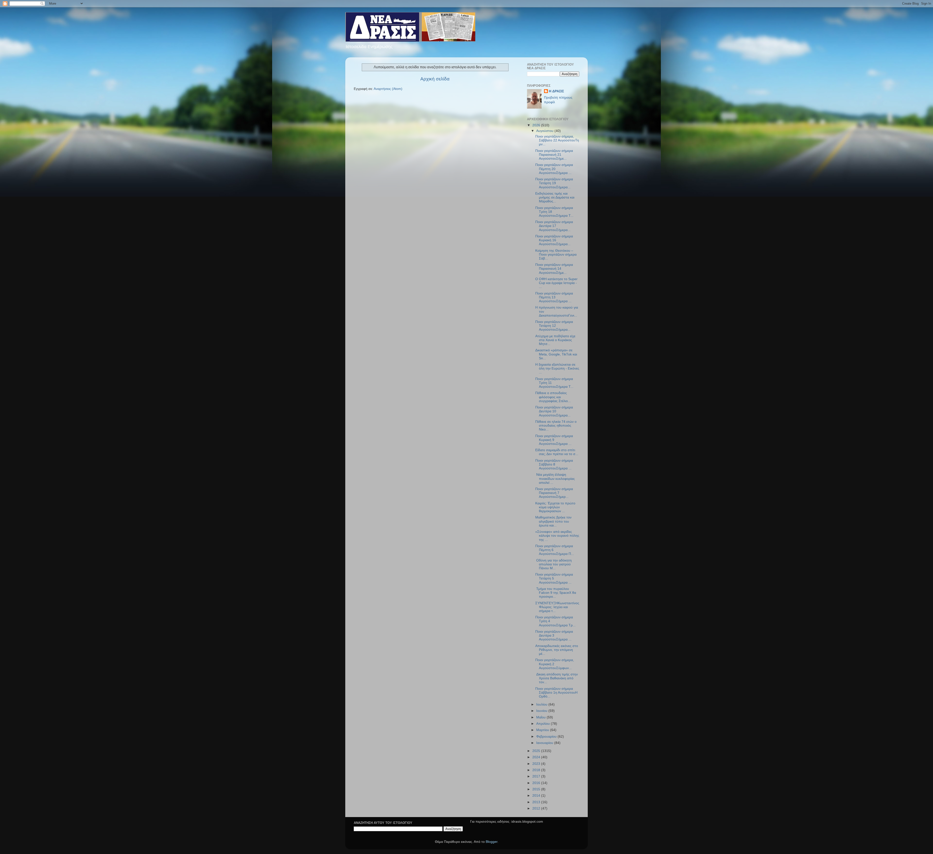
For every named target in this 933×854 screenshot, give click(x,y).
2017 (536, 776)
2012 (536, 808)
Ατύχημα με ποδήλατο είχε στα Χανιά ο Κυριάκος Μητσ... (555, 340)
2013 (536, 802)
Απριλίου (543, 723)
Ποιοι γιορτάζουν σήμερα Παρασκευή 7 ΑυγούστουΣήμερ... (554, 493)
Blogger (491, 842)
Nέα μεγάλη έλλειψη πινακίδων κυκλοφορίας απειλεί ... (555, 478)
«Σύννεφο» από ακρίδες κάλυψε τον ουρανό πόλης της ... (557, 535)
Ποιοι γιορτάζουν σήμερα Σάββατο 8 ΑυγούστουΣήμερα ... (554, 464)
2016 (536, 783)
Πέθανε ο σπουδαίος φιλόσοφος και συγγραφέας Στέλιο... (553, 397)
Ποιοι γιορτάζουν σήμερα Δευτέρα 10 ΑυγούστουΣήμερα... (554, 411)
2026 (536, 125)
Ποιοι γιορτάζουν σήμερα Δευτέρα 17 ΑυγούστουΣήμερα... (554, 226)
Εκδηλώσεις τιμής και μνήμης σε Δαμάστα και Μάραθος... (554, 197)
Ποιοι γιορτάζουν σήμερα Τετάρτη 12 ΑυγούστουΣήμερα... (554, 325)
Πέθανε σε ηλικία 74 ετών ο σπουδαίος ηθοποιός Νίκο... (556, 425)
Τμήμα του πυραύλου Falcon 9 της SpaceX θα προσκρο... (555, 592)
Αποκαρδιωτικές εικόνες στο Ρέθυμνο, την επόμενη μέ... (556, 650)
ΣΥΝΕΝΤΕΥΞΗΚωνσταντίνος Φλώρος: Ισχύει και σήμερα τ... (557, 607)
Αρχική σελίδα (434, 78)
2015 (536, 789)
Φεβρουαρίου (547, 736)
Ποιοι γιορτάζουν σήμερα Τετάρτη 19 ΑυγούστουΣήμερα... (554, 183)
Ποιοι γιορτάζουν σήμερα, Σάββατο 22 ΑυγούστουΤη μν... (557, 140)
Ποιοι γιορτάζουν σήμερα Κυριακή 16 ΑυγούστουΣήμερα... (554, 240)
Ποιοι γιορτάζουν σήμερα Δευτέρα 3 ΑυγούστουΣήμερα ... (554, 635)
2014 (536, 795)
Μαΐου (541, 717)
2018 (536, 770)
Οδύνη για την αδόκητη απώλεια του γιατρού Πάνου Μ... (553, 564)
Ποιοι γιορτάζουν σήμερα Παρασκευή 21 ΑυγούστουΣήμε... (554, 154)
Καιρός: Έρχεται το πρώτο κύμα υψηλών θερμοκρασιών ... (555, 507)
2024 (536, 757)
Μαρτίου (543, 730)
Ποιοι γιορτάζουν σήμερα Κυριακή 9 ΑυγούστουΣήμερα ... (554, 440)
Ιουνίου (542, 711)
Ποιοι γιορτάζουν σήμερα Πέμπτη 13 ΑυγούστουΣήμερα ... (554, 297)
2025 (536, 751)
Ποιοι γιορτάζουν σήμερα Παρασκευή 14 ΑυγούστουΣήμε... (554, 268)
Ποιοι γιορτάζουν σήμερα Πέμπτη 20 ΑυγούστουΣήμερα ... (554, 168)
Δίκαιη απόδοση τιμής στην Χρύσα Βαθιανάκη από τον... (556, 678)
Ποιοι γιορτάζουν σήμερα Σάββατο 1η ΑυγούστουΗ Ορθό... (556, 692)
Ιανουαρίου (545, 743)
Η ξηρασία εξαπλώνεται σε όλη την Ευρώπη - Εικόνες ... (557, 368)
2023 (536, 764)
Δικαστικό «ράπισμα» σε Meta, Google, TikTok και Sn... (556, 354)
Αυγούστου (545, 131)
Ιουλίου (542, 704)
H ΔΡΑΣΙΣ (556, 91)
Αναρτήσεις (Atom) (388, 89)
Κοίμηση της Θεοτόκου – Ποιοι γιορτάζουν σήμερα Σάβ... (556, 254)
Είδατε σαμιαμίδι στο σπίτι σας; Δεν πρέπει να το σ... (556, 452)
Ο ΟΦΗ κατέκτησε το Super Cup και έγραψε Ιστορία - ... (556, 283)
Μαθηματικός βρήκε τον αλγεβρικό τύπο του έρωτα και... (553, 521)
